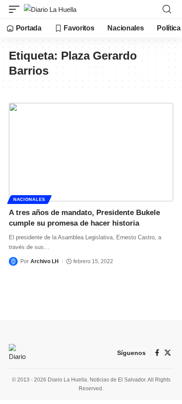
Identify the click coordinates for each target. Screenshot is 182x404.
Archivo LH (44, 261)
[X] (167, 353)
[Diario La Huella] (50, 9)
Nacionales (29, 199)
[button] (16, 9)
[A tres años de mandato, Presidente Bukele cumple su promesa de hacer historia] (91, 152)
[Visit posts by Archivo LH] (13, 261)
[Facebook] (157, 353)
